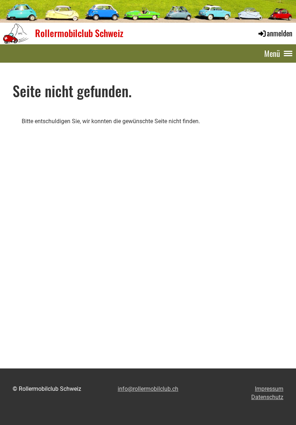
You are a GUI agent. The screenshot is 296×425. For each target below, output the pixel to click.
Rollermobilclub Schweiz (79, 33)
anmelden (279, 33)
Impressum (269, 388)
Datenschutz (267, 397)
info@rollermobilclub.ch (148, 388)
